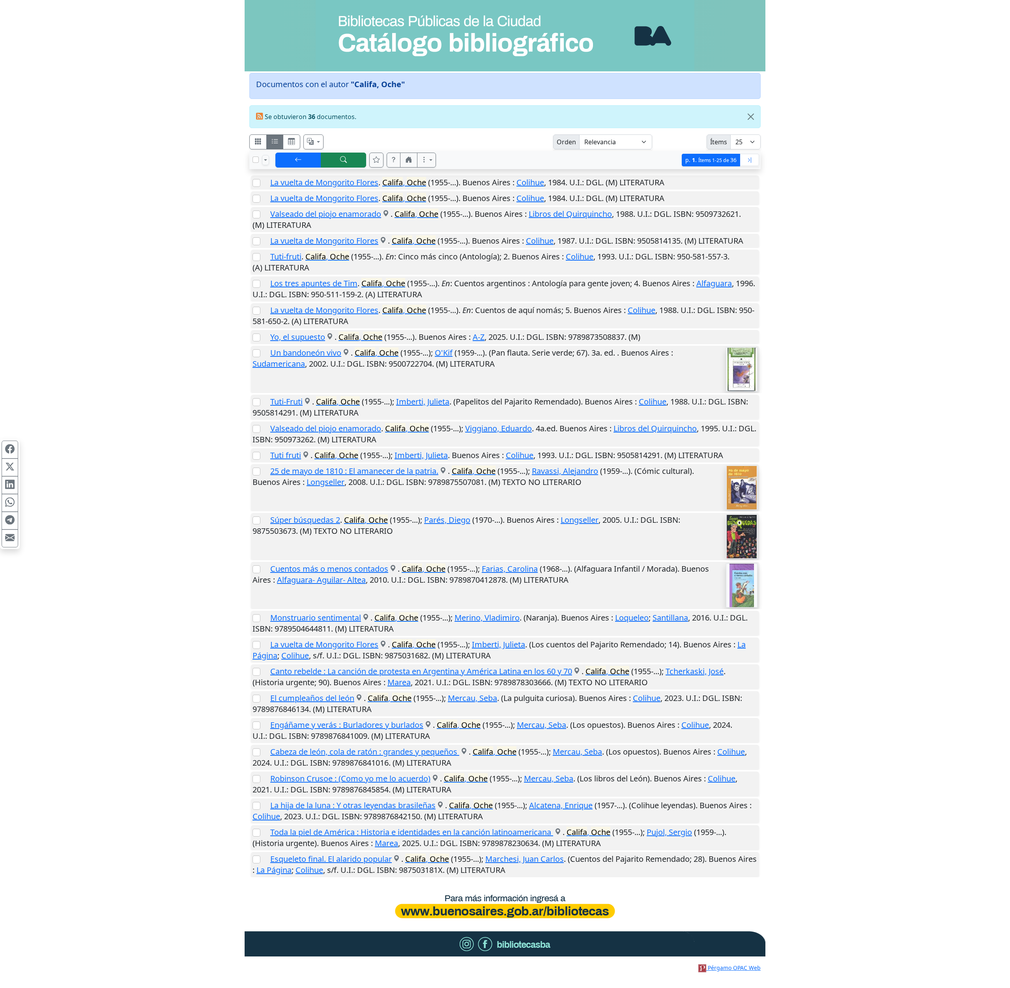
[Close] (750, 117)
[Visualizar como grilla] (291, 141)
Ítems (718, 142)
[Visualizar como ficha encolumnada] (275, 141)
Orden (566, 142)
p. (711, 160)
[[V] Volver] (298, 160)
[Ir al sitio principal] (505, 35)
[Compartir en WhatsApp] (10, 503)
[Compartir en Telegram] (10, 521)
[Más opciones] (426, 160)
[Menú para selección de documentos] (265, 160)
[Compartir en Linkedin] (10, 485)
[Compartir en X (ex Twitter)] (10, 468)
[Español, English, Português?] (313, 141)
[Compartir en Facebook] (10, 450)
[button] (394, 160)
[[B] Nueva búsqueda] (344, 160)
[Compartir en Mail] (10, 538)
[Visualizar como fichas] (258, 141)
